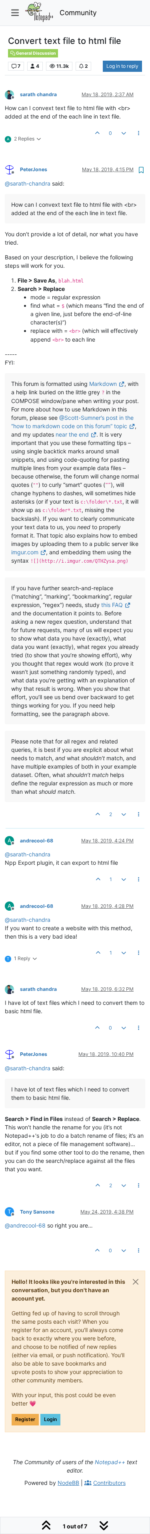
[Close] (135, 1282)
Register (25, 1419)
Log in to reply (122, 66)
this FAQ (112, 604)
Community (78, 12)
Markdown (103, 383)
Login (50, 1419)
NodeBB (68, 1482)
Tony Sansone (37, 1212)
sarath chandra (38, 94)
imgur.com (24, 552)
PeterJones (33, 169)
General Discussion (35, 53)
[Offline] (12, 94)
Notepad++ (110, 1462)
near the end (72, 434)
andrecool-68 (36, 841)
